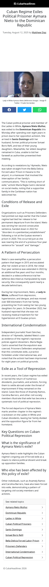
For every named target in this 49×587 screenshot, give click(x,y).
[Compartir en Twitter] (24, 109)
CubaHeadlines (25, 3)
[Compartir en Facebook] (9, 109)
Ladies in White (13, 518)
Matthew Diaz (39, 32)
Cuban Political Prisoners (18, 523)
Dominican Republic (16, 512)
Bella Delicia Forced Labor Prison (22, 540)
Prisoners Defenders (16, 546)
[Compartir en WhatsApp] (40, 109)
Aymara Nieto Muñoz (16, 507)
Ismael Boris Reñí (14, 535)
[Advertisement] (24, 53)
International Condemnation (20, 551)
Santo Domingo (14, 529)
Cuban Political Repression (19, 557)
